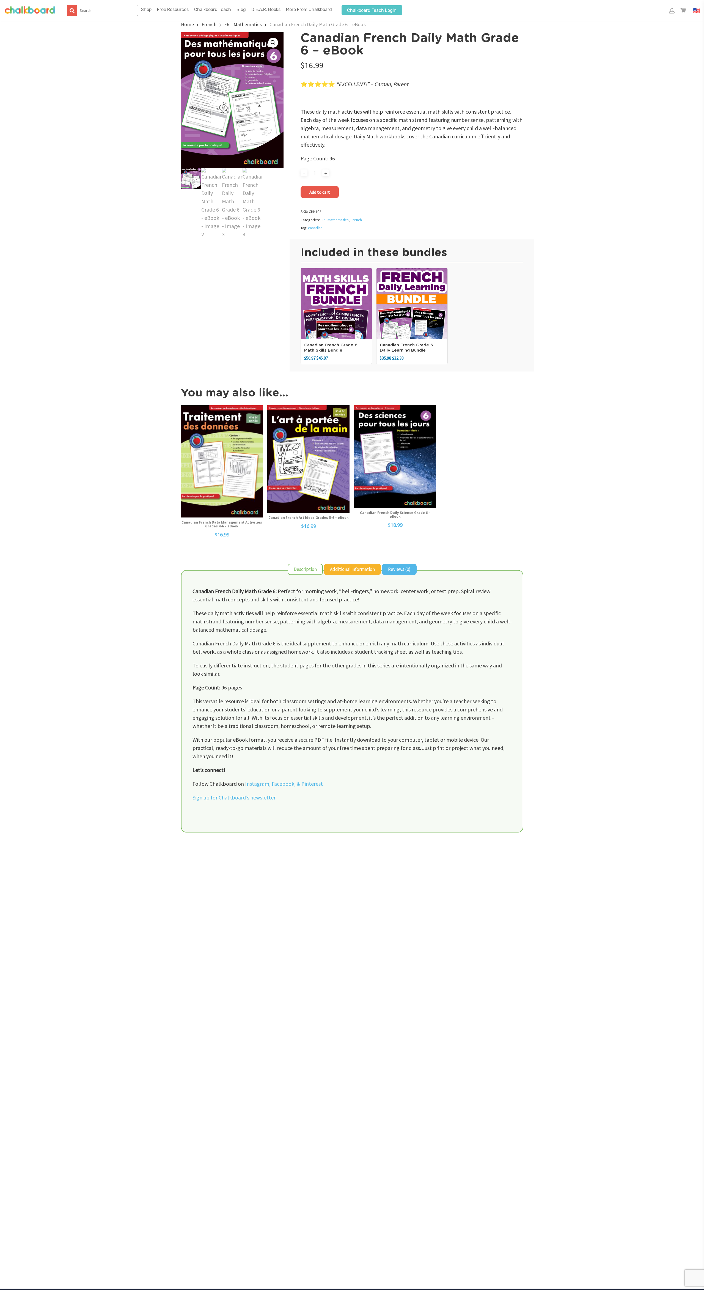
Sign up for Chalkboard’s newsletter (234, 797)
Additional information (352, 569)
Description (305, 569)
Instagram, (258, 783)
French (209, 24)
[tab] (305, 569)
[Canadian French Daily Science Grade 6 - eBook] (395, 456)
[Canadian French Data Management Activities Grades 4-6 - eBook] (222, 461)
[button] (273, 43)
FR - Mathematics (243, 24)
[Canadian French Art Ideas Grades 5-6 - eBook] (308, 459)
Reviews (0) (399, 569)
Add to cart (319, 192)
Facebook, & (286, 783)
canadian (315, 227)
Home (187, 24)
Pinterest (312, 783)
